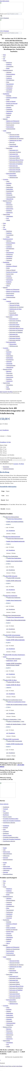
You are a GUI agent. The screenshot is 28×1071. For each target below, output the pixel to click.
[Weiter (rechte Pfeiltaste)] (1, 1070)
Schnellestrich (9, 87)
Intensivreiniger (9, 208)
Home (4, 54)
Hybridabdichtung (10, 80)
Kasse (4, 811)
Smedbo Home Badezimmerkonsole (15, 541)
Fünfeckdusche (9, 111)
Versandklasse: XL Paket (5, 442)
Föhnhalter (8, 185)
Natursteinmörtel (10, 84)
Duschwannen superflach (14, 171)
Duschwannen (9, 148)
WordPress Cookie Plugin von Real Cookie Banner (11, 1066)
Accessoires (5, 179)
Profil (7, 218)
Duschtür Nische (9, 105)
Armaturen (8, 132)
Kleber (7, 82)
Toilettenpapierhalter (10, 197)
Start (1, 391)
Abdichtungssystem (13, 177)
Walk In (8, 117)
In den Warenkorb (4, 461)
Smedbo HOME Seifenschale (13, 580)
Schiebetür (8, 115)
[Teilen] (3, 1068)
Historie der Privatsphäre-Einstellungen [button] (11, 820)
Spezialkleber (9, 89)
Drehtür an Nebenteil (10, 101)
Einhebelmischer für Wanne (15, 140)
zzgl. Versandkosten (4, 430)
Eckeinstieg (8, 107)
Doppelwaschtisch (10, 124)
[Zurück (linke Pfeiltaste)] (0, 1070)
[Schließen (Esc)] (4, 1068)
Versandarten (6, 812)
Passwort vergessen (7, 816)
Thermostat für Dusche (14, 136)
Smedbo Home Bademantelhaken (14, 521)
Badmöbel (5, 119)
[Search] (1, 16)
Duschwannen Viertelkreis (15, 152)
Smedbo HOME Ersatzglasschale (14, 744)
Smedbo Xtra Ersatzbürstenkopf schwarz (16, 704)
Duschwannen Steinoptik (14, 169)
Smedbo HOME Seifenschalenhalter (15, 639)
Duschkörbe (8, 183)
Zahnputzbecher (9, 198)
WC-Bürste (10, 391)
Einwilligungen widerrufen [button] (9, 822)
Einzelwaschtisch (10, 126)
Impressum (5, 857)
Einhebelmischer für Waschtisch (16, 138)
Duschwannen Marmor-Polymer (16, 160)
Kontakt (5, 847)
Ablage (7, 181)
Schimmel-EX (9, 212)
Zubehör (8, 220)
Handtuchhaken (9, 187)
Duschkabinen (6, 93)
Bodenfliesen (9, 62)
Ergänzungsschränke (10, 128)
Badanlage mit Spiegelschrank (12, 122)
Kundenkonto (6, 807)
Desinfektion (9, 210)
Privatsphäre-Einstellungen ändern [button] (10, 818)
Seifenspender (9, 195)
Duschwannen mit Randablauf (15, 163)
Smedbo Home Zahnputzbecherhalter (16, 620)
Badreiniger (8, 202)
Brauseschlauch (12, 144)
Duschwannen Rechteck (14, 167)
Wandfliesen (9, 64)
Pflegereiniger (9, 204)
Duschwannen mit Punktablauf (16, 161)
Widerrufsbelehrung (7, 853)
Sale (4, 58)
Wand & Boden (6, 214)
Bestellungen (6, 814)
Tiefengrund (9, 91)
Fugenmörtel (9, 76)
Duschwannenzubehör (11, 173)
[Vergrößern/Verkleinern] (0, 1068)
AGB (4, 849)
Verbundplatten (9, 216)
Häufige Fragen (6, 851)
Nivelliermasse (9, 86)
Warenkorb (5, 809)
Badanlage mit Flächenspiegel (12, 121)
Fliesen (4, 60)
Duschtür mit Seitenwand (11, 103)
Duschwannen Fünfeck (14, 156)
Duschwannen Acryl (13, 150)
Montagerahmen (12, 175)
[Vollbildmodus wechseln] (1, 1068)
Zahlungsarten (6, 855)
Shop (4, 56)
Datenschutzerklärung (8, 859)
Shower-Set (11, 142)
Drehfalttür (8, 95)
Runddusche (9, 113)
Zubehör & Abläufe (13, 146)
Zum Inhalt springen (4, 1)
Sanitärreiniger (9, 206)
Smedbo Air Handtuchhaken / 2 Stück (16, 724)
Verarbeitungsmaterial (8, 70)
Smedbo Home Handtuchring (13, 600)
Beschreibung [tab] (6, 466)
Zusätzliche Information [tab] (8, 468)
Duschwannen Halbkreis (14, 158)
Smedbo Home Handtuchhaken (14, 561)
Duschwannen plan (13, 165)
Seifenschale (9, 193)
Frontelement (9, 109)
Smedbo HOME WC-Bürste (13, 684)
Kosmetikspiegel (9, 191)
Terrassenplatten (9, 66)
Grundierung (9, 78)
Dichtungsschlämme (10, 74)
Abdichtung (8, 72)
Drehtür (8, 99)
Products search (3, 13)
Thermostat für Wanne (14, 134)
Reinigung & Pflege (7, 200)
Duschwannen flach (13, 154)
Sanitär (4, 130)
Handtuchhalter (9, 189)
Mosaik (7, 68)
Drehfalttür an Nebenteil (11, 97)
